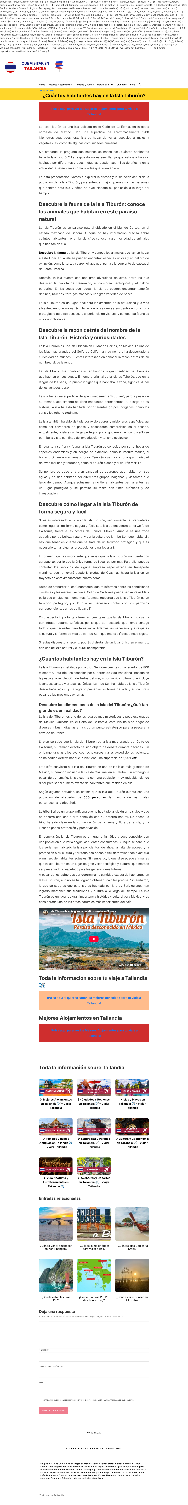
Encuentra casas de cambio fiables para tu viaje (83, 1472)
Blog (132, 84)
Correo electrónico (51, 1366)
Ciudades (122, 84)
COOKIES (71, 1448)
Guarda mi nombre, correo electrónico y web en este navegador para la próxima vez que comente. (88, 1400)
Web (41, 1382)
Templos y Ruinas (84, 84)
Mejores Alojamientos (60, 84)
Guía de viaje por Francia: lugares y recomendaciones (68, 1475)
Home (42, 84)
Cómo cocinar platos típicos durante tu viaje (116, 1463)
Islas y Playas (47, 90)
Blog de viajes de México (79, 1463)
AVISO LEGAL (94, 1433)
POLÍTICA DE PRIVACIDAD (91, 1448)
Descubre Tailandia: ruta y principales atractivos (77, 1478)
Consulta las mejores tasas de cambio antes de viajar (68, 1466)
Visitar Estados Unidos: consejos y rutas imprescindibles (88, 1469)
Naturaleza (103, 84)
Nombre (44, 1350)
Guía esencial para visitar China (127, 1472)
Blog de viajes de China (52, 1463)
